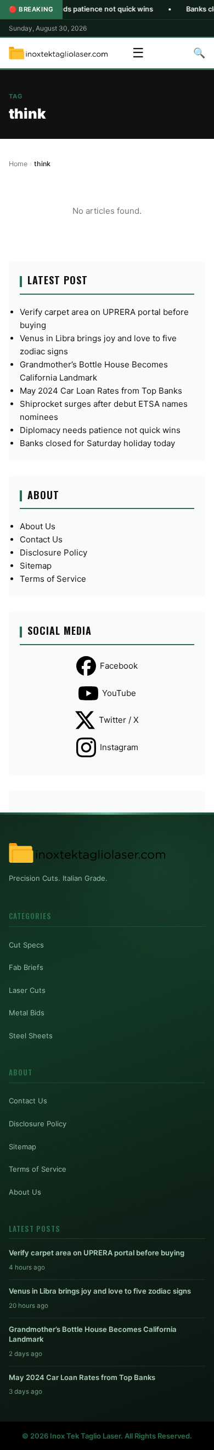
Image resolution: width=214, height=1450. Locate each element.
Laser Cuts (27, 990)
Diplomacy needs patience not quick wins (100, 430)
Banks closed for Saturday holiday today (97, 443)
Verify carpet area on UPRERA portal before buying (96, 1252)
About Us (37, 526)
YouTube (119, 693)
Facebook (119, 665)
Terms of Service (53, 579)
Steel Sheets (31, 1035)
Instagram (119, 747)
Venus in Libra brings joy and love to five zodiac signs (100, 1291)
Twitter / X (119, 720)
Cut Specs (26, 944)
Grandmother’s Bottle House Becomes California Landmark (93, 1334)
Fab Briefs (26, 967)
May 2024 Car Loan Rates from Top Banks (101, 390)
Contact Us (41, 539)
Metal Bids (26, 1012)
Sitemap (36, 565)
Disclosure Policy (53, 552)
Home (18, 164)
